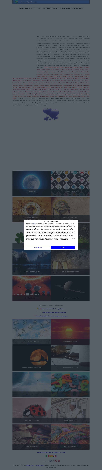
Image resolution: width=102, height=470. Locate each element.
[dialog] (51, 235)
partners (33, 223)
